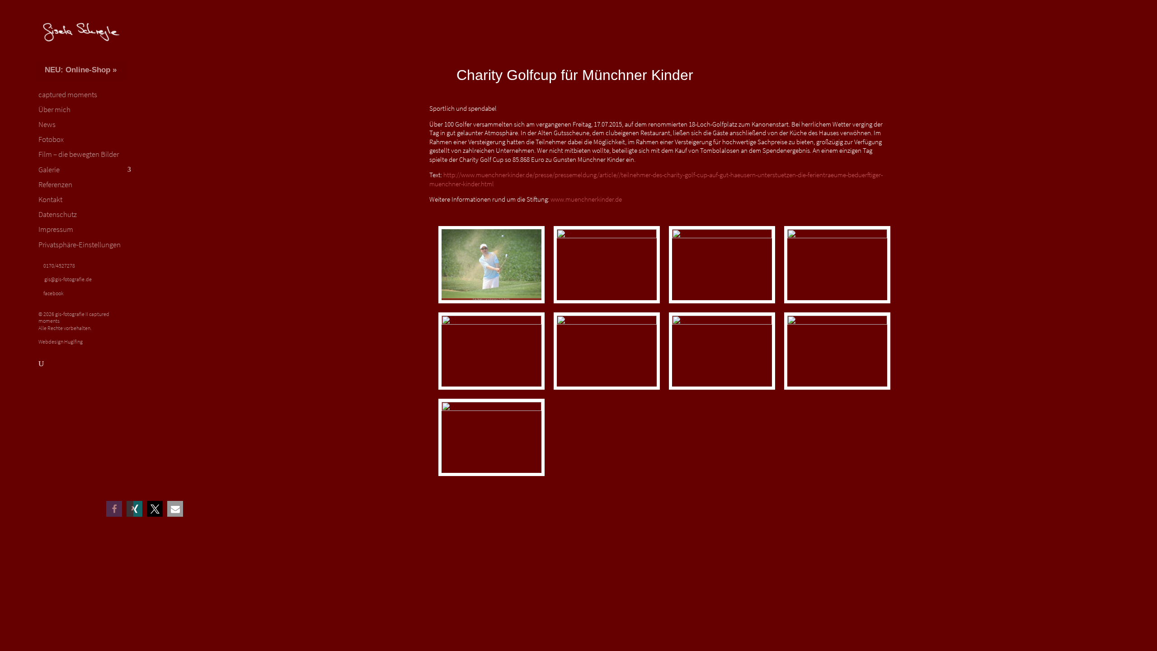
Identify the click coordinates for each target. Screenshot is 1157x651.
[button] (134, 509)
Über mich (54, 109)
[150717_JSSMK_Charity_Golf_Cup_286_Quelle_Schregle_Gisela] (491, 476)
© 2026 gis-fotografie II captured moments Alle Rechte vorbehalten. (73, 321)
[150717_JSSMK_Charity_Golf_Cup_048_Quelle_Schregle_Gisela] (491, 303)
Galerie (49, 170)
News (47, 124)
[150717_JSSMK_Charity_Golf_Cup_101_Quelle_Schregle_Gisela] (491, 389)
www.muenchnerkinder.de (586, 199)
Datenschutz (57, 214)
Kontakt (50, 199)
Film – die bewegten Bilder (78, 154)
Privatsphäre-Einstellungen (79, 245)
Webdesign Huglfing (60, 341)
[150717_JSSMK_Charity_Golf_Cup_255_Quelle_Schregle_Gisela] (722, 389)
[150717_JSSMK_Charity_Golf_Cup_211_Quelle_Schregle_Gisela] (607, 389)
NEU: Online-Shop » (81, 70)
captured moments (67, 94)
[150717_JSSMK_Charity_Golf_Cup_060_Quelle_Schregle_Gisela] (722, 303)
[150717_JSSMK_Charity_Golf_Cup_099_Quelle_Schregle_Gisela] (837, 303)
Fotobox (51, 139)
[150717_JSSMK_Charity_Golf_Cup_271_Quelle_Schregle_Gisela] (837, 389)
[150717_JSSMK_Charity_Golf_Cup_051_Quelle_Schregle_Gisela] (607, 303)
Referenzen (55, 184)
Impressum (55, 229)
